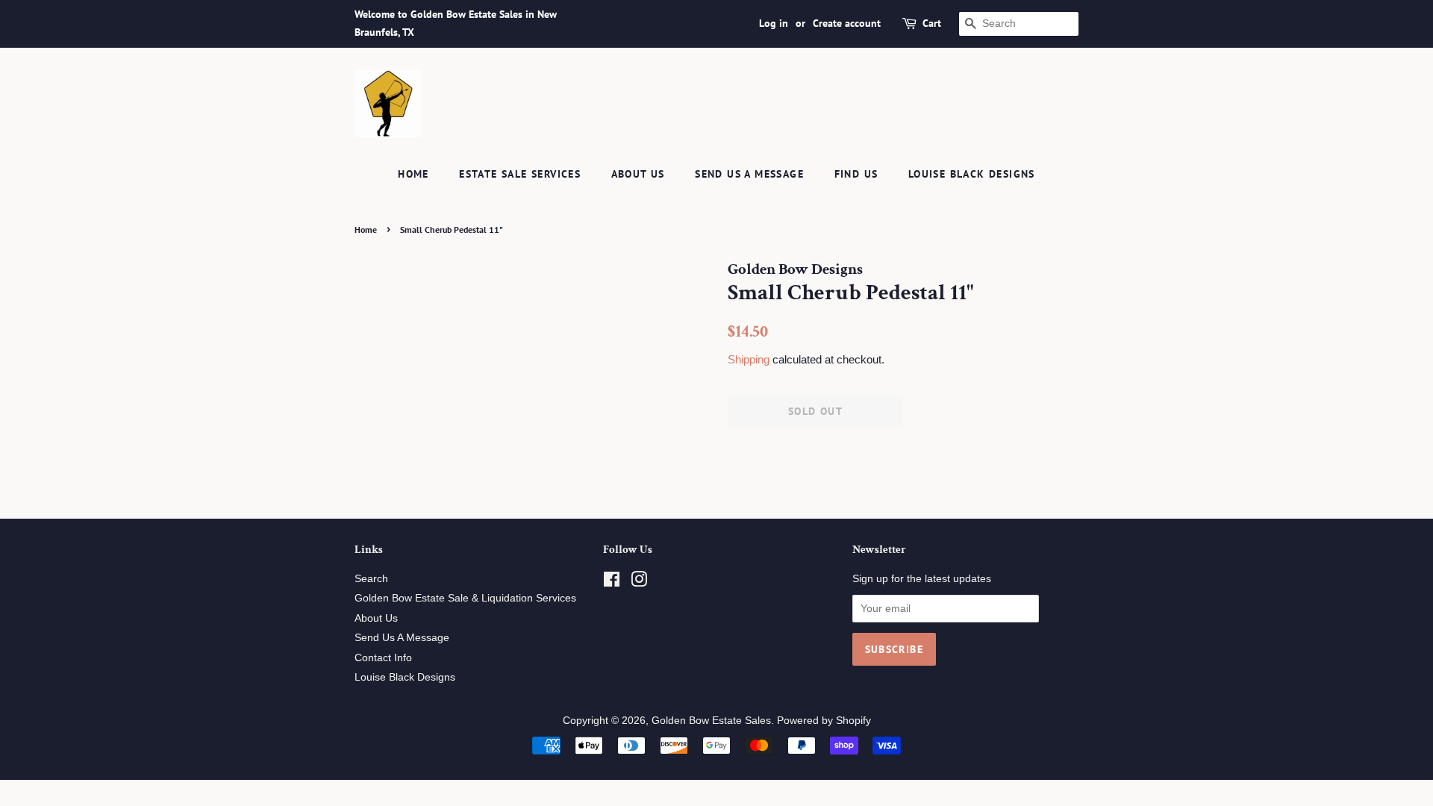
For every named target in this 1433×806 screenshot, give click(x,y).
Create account (847, 23)
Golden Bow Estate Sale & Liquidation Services (465, 598)
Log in (773, 23)
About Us (638, 174)
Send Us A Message (749, 174)
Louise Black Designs (971, 174)
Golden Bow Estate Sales (711, 720)
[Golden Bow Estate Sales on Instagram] (639, 582)
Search (371, 578)
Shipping (748, 359)
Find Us (856, 174)
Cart (931, 23)
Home (413, 174)
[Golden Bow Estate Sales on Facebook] (611, 582)
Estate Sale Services (520, 174)
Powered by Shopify (824, 720)
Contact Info (383, 657)
